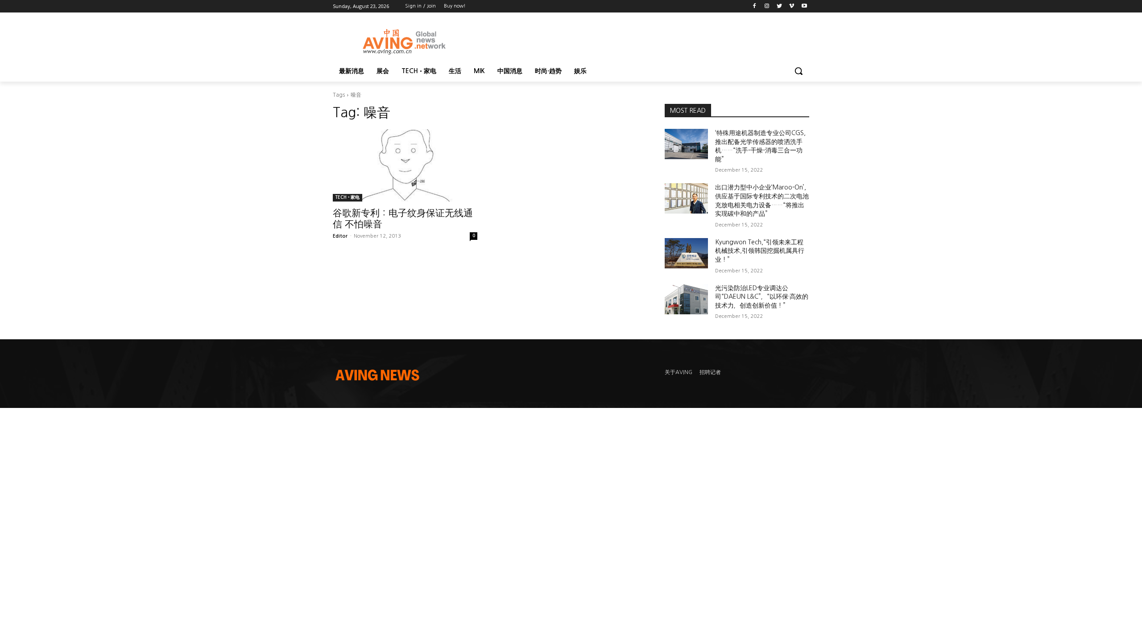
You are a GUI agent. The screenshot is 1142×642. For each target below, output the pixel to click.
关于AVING (678, 372)
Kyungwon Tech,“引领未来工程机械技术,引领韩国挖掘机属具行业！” (759, 251)
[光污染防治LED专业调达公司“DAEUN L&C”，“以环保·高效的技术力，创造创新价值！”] (686, 299)
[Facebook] (754, 6)
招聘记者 (710, 372)
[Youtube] (804, 6)
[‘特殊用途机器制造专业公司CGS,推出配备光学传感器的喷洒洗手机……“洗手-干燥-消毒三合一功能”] (686, 144)
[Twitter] (779, 6)
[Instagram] (767, 6)
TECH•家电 (347, 197)
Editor (340, 236)
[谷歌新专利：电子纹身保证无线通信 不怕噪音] (405, 165)
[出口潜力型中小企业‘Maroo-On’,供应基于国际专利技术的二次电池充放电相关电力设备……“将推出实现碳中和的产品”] (686, 198)
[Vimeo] (791, 6)
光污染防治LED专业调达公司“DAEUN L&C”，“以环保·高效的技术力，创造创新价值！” (761, 297)
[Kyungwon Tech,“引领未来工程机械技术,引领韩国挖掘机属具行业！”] (686, 253)
